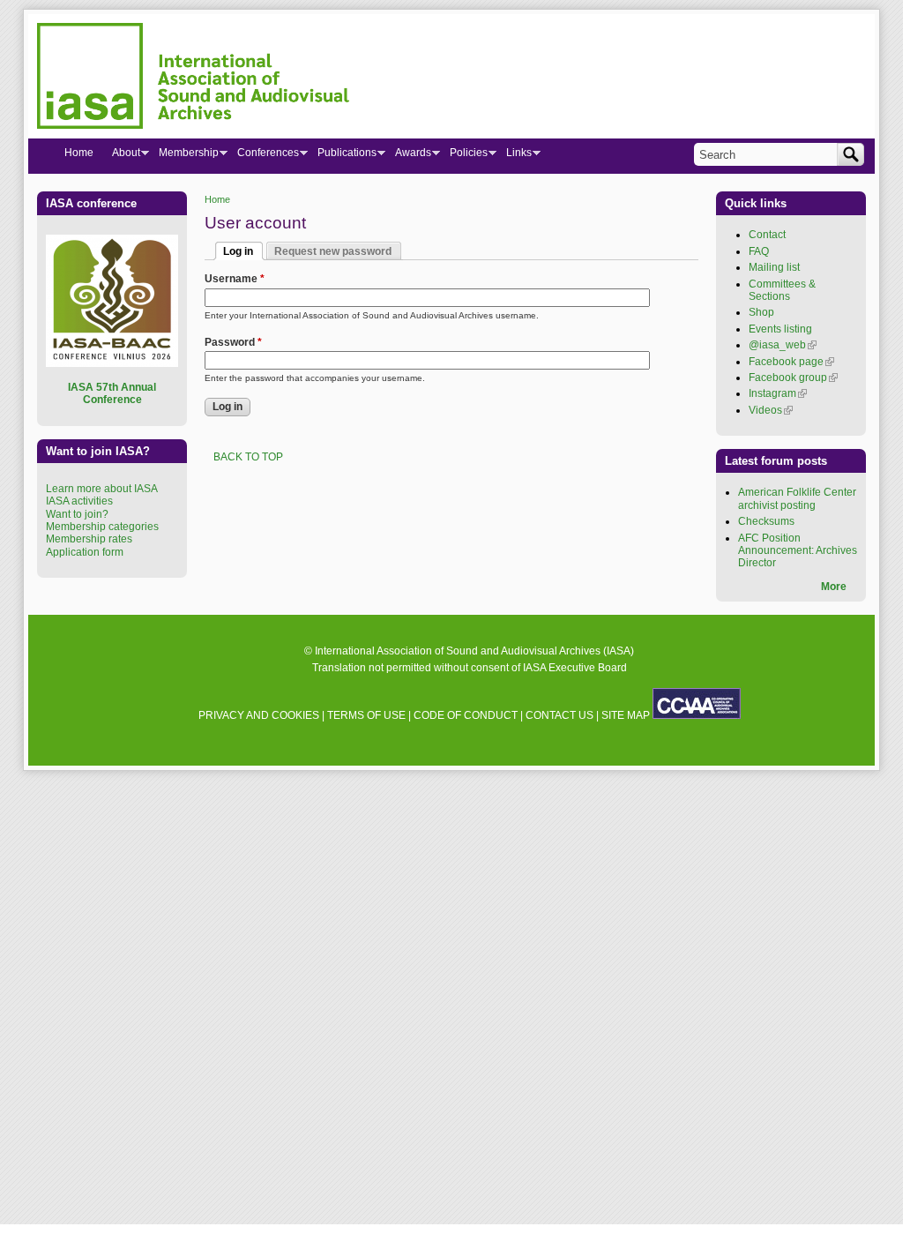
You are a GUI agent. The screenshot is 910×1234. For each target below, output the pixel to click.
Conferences (263, 156)
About (121, 156)
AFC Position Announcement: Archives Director (797, 551)
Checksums (766, 521)
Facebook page (791, 361)
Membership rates (89, 539)
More (834, 586)
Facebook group (793, 377)
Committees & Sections (782, 290)
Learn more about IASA (102, 488)
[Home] (193, 78)
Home (217, 199)
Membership (184, 156)
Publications (342, 156)
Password (233, 342)
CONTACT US (559, 715)
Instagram (778, 393)
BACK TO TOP (248, 457)
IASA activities (79, 501)
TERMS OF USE (366, 715)
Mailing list (774, 267)
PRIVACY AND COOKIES (258, 715)
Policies (464, 156)
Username (235, 279)
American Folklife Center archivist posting (797, 498)
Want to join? (77, 514)
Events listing (780, 329)
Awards (408, 156)
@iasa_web (783, 345)
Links (514, 156)
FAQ (759, 251)
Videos (771, 410)
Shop (761, 312)
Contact (767, 234)
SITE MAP (625, 715)
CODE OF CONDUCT (466, 715)
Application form (84, 552)
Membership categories (102, 526)
